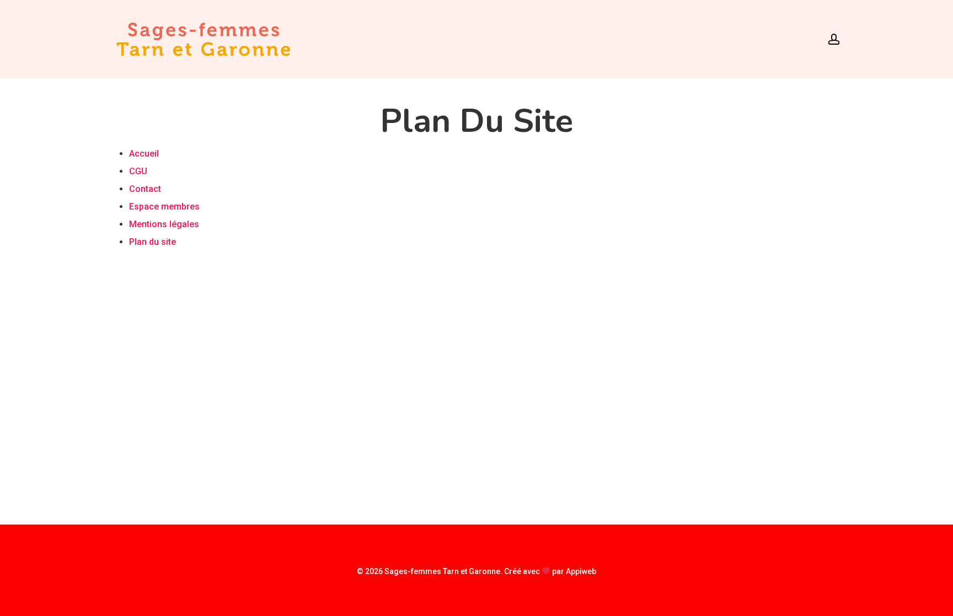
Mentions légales (164, 224)
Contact (145, 189)
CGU (138, 171)
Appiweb (581, 571)
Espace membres (164, 206)
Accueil (144, 153)
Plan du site (152, 242)
